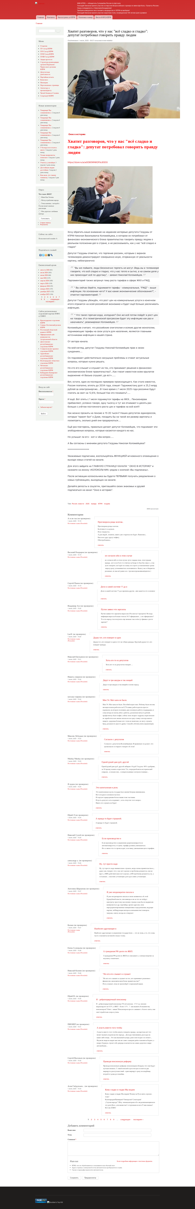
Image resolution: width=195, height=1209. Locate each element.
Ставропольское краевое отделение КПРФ (49, 350)
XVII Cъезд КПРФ (47, 54)
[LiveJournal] (51, 255)
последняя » (50, 301)
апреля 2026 (44, 280)
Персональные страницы (49, 85)
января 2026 (44, 289)
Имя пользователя (46, 391)
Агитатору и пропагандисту (46, 89)
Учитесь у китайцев (47, 162)
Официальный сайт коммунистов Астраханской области (49, 336)
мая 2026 (43, 278)
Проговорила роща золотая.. (110, 521)
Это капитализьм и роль (107, 787)
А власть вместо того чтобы (109, 1027)
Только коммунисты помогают (47, 156)
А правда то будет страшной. (109, 818)
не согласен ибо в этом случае (118, 555)
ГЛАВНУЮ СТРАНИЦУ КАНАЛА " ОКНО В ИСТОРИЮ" (121, 466)
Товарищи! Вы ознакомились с (46, 111)
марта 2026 (44, 283)
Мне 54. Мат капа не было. (115, 700)
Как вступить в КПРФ (66, 17)
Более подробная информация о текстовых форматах (134, 1161)
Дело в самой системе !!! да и (114, 586)
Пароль (42, 399)
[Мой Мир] (48, 255)
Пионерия (44, 82)
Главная (40, 17)
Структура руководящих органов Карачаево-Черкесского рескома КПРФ (49, 65)
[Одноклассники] (46, 255)
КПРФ (100, 503)
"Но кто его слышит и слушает (117, 974)
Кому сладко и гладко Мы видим (120, 1089)
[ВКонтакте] (40, 255)
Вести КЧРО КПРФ (103, 17)
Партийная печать (47, 77)
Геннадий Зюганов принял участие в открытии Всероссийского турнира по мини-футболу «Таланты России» (118, 5)
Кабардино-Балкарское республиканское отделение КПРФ (48, 375)
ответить (101, 545)
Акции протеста (46, 59)
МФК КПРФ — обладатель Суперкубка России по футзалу (99, 3)
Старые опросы (45, 223)
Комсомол (44, 80)
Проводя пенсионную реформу (117, 1061)
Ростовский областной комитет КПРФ (48, 331)
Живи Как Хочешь (47, 197)
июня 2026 (44, 275)
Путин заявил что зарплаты (113, 609)
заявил (113, 275)
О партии (43, 46)
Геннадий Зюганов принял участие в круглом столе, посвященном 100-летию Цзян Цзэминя (112, 13)
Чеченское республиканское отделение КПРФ (46, 367)
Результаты (44, 224)
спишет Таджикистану (125, 385)
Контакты (51, 17)
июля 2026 (44, 272)
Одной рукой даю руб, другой (115, 762)
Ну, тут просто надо (108, 863)
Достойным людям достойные (47, 168)
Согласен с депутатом (114, 739)
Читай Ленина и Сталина (49, 93)
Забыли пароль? (46, 407)
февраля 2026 (45, 286)
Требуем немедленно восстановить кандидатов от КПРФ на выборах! (103, 10)
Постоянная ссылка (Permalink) (78, 523)
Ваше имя (71, 1130)
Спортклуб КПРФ (47, 96)
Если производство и (111, 838)
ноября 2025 (44, 294)
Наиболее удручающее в (105, 928)
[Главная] (40, 3)
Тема (70, 1134)
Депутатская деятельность (45, 73)
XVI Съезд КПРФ (46, 51)
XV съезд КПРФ (46, 48)
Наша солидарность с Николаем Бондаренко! (94, 8)
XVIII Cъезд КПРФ (47, 57)
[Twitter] (43, 255)
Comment (72, 1139)
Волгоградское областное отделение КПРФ (49, 362)
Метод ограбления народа (50, 200)
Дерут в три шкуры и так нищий (118, 680)
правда (93, 503)
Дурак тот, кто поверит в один (107, 637)
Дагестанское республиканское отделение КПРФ (46, 344)
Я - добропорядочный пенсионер (111, 999)
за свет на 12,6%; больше (91, 393)
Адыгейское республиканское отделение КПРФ (46, 355)
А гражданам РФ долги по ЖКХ (118, 951)
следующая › (55, 299)
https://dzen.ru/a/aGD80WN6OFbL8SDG (88, 162)
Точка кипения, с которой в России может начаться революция (49, 205)
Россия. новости (78, 503)
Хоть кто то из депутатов (117, 660)
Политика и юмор (85, 17)
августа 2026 (44, 270)
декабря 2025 (45, 291)
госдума (107, 503)
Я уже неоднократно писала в (120, 892)
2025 (87, 503)
